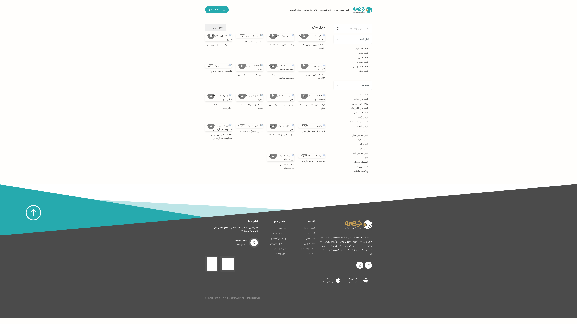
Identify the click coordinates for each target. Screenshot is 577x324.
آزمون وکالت (362, 117)
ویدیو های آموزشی (360, 104)
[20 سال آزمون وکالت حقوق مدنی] (249, 97)
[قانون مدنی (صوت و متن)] (218, 66)
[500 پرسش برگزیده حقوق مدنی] (280, 127)
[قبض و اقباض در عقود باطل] (311, 126)
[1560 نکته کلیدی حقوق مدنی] (249, 67)
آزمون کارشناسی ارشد (359, 122)
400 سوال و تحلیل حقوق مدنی (219, 45)
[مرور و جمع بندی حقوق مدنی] (280, 97)
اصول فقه (364, 144)
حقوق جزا (364, 149)
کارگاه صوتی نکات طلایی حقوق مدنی (312, 106)
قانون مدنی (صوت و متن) (221, 71)
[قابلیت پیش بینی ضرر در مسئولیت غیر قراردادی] (218, 127)
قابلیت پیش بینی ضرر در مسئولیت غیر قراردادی (221, 136)
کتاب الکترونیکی (311, 10)
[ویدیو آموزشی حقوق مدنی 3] (280, 37)
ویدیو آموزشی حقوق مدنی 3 (282, 45)
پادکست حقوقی (361, 171)
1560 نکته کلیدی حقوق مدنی (250, 75)
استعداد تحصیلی (360, 162)
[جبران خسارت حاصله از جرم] (311, 156)
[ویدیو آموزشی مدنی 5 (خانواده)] (311, 67)
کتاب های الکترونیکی (359, 108)
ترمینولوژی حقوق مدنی (253, 41)
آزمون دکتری (362, 126)
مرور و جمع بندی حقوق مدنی (281, 105)
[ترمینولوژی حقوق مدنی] (249, 36)
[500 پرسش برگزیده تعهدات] (249, 126)
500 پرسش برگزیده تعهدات (251, 131)
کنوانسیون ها (362, 167)
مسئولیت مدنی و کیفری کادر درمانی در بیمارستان (282, 76)
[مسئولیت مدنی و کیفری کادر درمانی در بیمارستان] (280, 67)
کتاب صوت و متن (341, 10)
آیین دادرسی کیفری (359, 153)
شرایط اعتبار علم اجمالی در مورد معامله (283, 166)
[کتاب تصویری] (273, 35)
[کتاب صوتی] (304, 95)
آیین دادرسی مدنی (360, 135)
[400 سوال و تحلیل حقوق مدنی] (218, 37)
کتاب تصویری (326, 10)
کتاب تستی (363, 71)
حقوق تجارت (362, 140)
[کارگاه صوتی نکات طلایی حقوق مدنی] (311, 97)
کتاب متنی (363, 53)
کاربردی (365, 158)
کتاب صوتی (363, 58)
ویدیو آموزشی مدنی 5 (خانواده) (315, 76)
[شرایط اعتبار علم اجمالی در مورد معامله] (280, 157)
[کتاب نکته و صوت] (211, 35)
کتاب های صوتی (361, 99)
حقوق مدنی (363, 131)
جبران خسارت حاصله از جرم (313, 161)
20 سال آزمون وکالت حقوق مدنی (252, 106)
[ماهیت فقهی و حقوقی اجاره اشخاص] (311, 37)
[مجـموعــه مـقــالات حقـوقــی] (218, 97)
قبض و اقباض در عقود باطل (313, 131)
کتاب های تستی (361, 113)
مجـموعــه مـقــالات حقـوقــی (223, 106)
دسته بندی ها (295, 10)
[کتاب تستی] (242, 95)
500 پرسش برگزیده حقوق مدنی (281, 135)
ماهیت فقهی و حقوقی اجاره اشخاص (313, 46)
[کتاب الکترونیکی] (304, 35)
